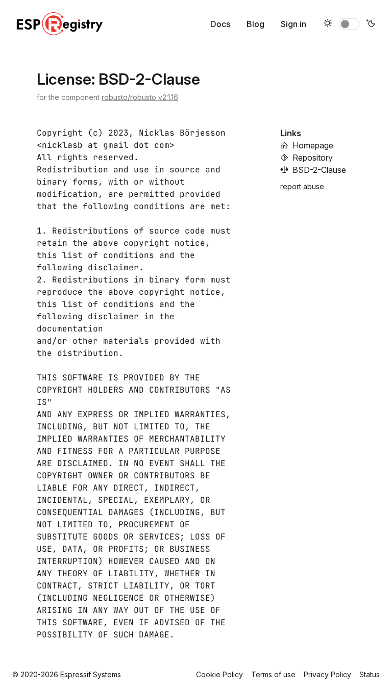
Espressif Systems (90, 674)
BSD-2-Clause (319, 170)
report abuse (302, 186)
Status (369, 674)
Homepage (312, 145)
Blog (255, 24)
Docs (220, 24)
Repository (312, 157)
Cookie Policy (219, 674)
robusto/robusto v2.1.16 (140, 97)
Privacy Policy (327, 674)
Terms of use (273, 674)
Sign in (293, 24)
